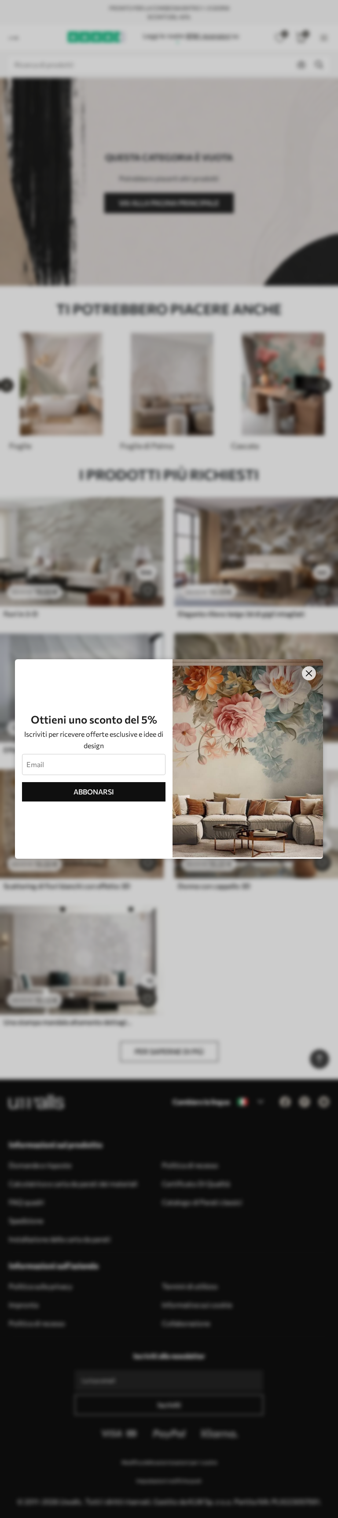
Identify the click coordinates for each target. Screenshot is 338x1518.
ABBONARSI (93, 791)
